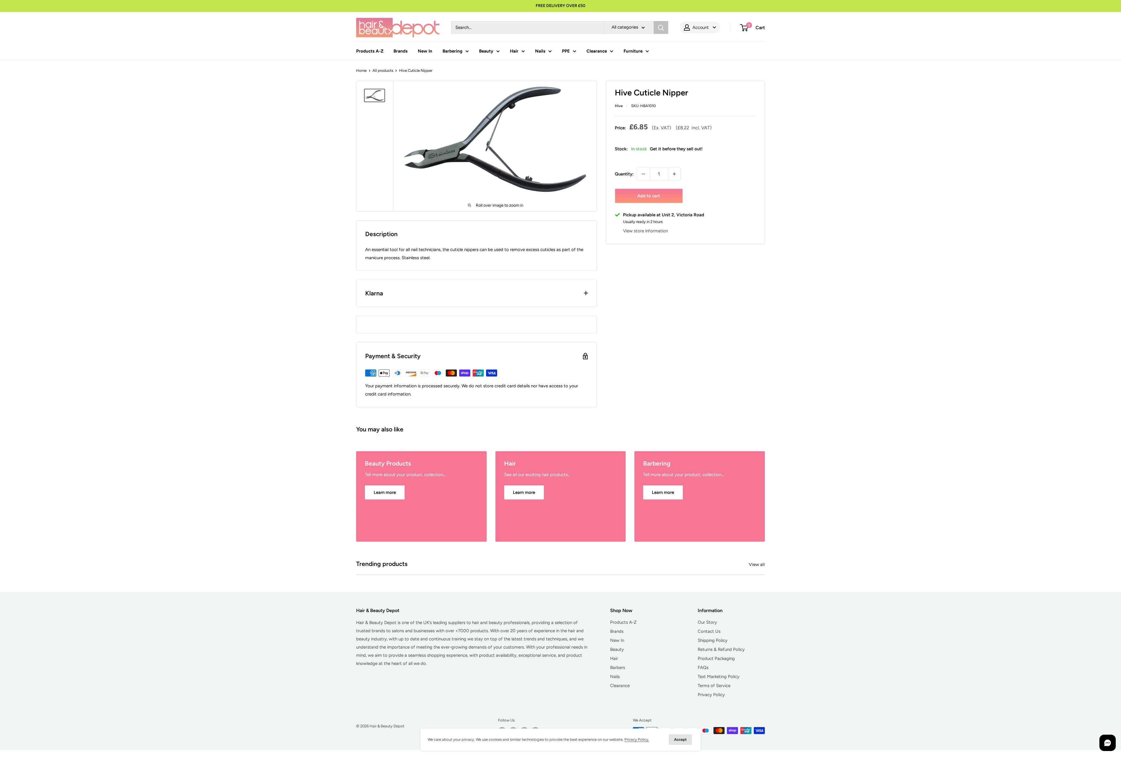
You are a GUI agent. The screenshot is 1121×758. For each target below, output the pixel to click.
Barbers (617, 667)
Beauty (486, 51)
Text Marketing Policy (718, 676)
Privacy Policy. (636, 739)
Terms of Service (714, 685)
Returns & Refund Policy (721, 649)
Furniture (633, 51)
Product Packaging (716, 658)
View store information (645, 231)
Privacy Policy (711, 694)
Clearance (596, 51)
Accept (680, 739)
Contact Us (709, 631)
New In (425, 51)
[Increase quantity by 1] (674, 174)
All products (382, 70)
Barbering (452, 51)
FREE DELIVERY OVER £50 (560, 5)
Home (361, 70)
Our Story (707, 622)
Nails (540, 51)
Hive (619, 106)
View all (757, 564)
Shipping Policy (712, 640)
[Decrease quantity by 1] (643, 174)
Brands (401, 51)
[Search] (661, 27)
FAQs (703, 667)
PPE (566, 51)
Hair (514, 51)
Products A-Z (369, 51)
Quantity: (624, 174)
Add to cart (648, 195)
